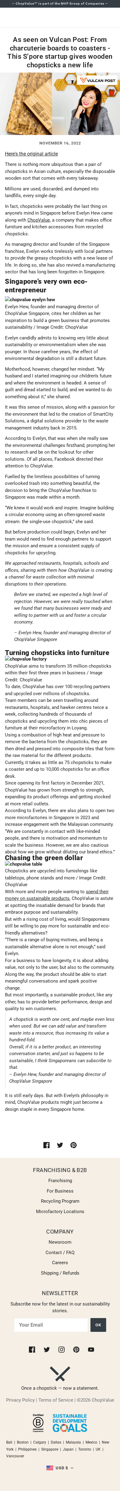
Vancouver (15, 1456)
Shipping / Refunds (60, 1273)
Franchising (60, 1180)
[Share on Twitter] (60, 1145)
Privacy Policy (20, 1400)
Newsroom (60, 1242)
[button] (60, 1468)
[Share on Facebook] (46, 1145)
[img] (32, 1349)
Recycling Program (60, 1201)
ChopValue (38, 220)
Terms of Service (55, 1400)
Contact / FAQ (60, 1252)
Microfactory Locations (60, 1211)
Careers (60, 1262)
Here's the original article (31, 154)
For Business (60, 1191)
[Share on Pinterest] (73, 1145)
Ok (98, 1325)
